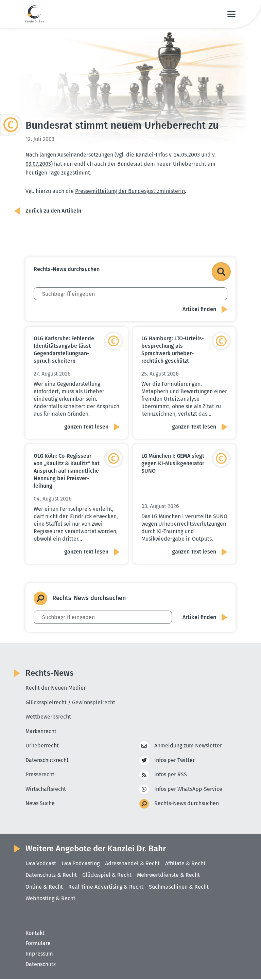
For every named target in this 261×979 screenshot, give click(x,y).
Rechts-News (49, 673)
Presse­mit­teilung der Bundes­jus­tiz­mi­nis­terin (130, 191)
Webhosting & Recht (50, 898)
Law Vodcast (40, 863)
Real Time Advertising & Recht (105, 887)
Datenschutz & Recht (51, 875)
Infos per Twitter (174, 760)
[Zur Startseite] (34, 13)
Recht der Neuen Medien (56, 688)
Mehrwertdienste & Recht (168, 875)
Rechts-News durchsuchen (186, 803)
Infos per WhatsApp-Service (188, 789)
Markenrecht (40, 731)
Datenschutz (40, 964)
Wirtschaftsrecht (45, 789)
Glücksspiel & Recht (107, 875)
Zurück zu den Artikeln (53, 210)
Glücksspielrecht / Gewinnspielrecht (70, 702)
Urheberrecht (42, 745)
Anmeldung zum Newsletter (188, 745)
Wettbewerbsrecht (48, 716)
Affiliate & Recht (185, 863)
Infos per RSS (170, 774)
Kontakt (35, 933)
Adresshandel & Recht (132, 863)
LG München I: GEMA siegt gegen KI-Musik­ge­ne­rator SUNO (172, 463)
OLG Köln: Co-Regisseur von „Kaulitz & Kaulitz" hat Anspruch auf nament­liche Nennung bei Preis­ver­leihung (67, 471)
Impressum (39, 953)
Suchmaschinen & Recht (179, 887)
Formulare (38, 943)
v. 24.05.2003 (184, 154)
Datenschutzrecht (47, 760)
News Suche (40, 803)
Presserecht (39, 774)
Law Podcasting (81, 863)
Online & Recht (44, 887)
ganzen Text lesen (86, 426)
